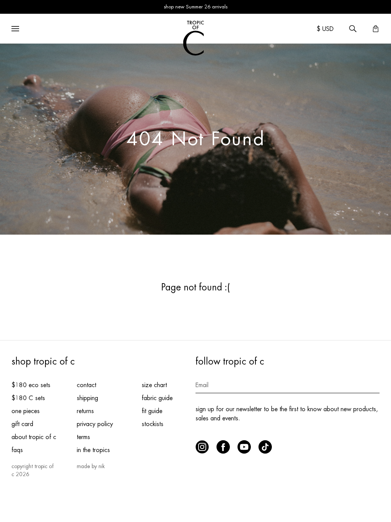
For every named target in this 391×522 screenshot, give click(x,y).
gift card (22, 424)
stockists (152, 424)
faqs (17, 450)
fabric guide (157, 398)
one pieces (25, 411)
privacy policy (95, 424)
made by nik (91, 466)
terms (83, 437)
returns (85, 411)
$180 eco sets (30, 385)
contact (86, 385)
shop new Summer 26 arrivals (196, 6)
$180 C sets (28, 398)
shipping (87, 398)
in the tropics (93, 450)
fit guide (152, 411)
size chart (154, 385)
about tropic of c (33, 437)
